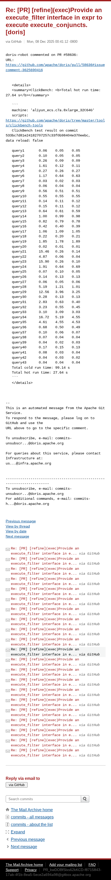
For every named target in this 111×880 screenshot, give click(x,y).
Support (12, 870)
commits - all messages (32, 817)
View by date (16, 531)
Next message (17, 536)
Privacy (31, 870)
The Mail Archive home (32, 810)
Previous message (21, 521)
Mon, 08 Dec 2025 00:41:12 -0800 (52, 42)
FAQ (92, 864)
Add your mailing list (65, 864)
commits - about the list (32, 824)
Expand (18, 832)
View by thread (18, 526)
